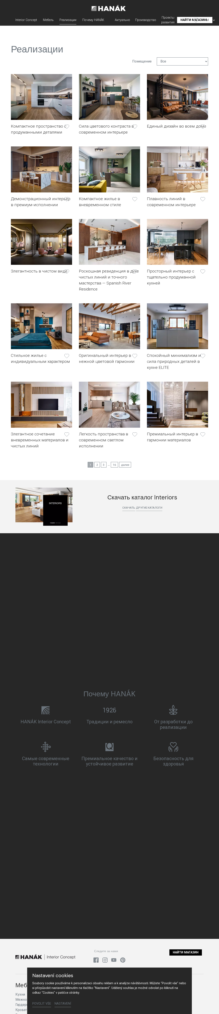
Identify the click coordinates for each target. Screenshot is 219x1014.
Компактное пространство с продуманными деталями (38, 129)
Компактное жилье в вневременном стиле (100, 201)
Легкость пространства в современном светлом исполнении (103, 440)
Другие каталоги (149, 507)
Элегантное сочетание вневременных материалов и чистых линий (39, 440)
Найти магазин (185, 952)
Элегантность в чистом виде (39, 271)
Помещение (142, 61)
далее (125, 464)
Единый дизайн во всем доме (176, 126)
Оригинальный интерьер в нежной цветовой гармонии (107, 358)
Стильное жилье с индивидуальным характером (40, 358)
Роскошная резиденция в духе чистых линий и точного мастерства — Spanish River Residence (109, 280)
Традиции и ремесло (109, 721)
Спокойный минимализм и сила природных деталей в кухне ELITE (174, 361)
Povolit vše (41, 1003)
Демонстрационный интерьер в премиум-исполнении (40, 201)
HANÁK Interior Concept (46, 721)
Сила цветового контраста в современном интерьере (106, 129)
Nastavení (63, 1003)
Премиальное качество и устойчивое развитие (109, 761)
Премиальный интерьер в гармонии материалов (172, 437)
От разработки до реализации (173, 724)
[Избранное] (195, 20)
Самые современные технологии (45, 761)
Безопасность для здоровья (173, 761)
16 (114, 464)
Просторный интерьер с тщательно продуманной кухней (171, 277)
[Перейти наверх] (209, 1004)
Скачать (128, 507)
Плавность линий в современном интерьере (171, 201)
